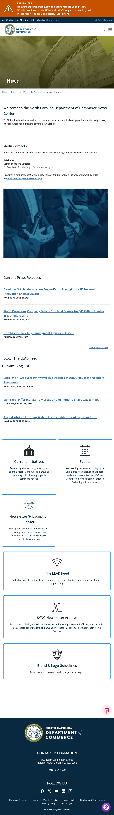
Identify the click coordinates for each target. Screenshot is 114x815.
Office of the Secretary (33, 92)
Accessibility (70, 800)
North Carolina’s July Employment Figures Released (38, 333)
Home (5, 92)
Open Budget (66, 803)
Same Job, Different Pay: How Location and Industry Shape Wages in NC (51, 399)
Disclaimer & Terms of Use (92, 800)
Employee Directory (18, 800)
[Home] (20, 26)
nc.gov (35, 800)
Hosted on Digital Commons (57, 809)
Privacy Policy (48, 803)
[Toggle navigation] (110, 29)
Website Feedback (51, 800)
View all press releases (98, 347)
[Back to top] (106, 710)
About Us (15, 92)
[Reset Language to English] (96, 20)
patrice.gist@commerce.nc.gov (37, 167)
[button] (101, 29)
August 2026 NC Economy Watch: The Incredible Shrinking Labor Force (50, 417)
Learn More (62, 14)
